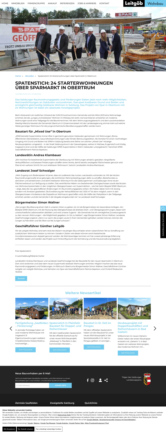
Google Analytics (62, 423)
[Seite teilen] (106, 380)
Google (30, 423)
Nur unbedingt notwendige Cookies (48, 429)
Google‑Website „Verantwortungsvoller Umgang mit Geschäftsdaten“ (111, 420)
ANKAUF (52, 3)
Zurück (21, 278)
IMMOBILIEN (18, 3)
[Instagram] (92, 380)
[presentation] (11, 328)
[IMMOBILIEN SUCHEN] (163, 208)
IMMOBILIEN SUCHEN (163, 224)
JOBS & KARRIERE (87, 3)
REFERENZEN (67, 3)
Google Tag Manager (47, 423)
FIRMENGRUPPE (36, 3)
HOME (5, 3)
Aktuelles (29, 76)
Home (18, 76)
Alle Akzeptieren (9, 429)
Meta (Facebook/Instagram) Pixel (97, 423)
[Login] (100, 380)
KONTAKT (104, 3)
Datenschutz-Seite (64, 415)
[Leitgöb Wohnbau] (144, 3)
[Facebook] (88, 380)
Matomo (37, 423)
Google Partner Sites (76, 423)
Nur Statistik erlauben (25, 429)
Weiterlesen (25, 350)
